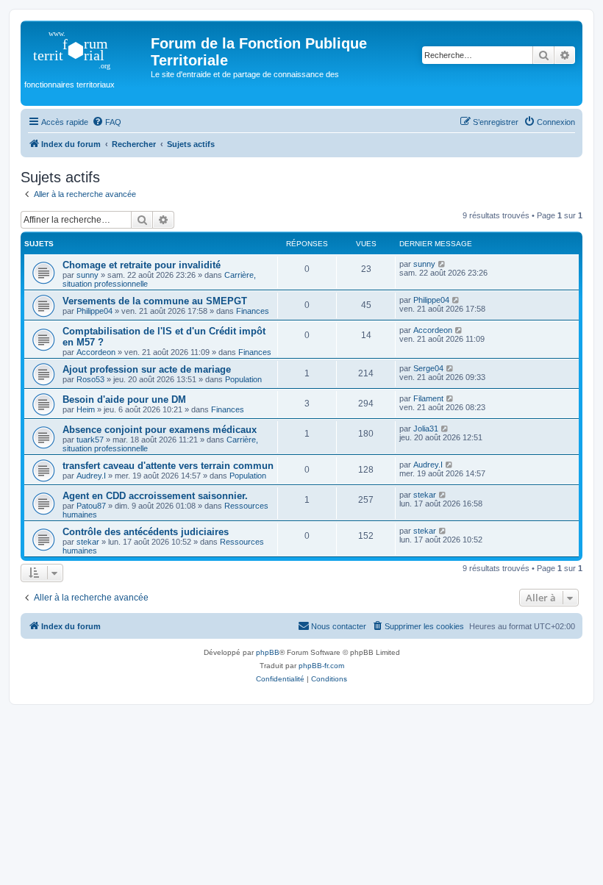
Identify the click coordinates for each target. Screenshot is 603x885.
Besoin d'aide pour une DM (124, 399)
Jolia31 (425, 428)
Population (243, 379)
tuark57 (90, 439)
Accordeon (95, 352)
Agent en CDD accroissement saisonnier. (155, 495)
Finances (252, 311)
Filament (428, 398)
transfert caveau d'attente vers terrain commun (168, 465)
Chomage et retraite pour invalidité (142, 264)
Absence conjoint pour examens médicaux (160, 429)
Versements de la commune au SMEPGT (155, 301)
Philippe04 (94, 311)
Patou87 (91, 505)
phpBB (267, 652)
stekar (424, 494)
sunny (87, 274)
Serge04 (428, 368)
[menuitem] (106, 122)
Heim (85, 409)
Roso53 (90, 379)
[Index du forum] (87, 47)
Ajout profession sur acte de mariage (147, 369)
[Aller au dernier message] (442, 263)
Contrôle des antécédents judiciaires (146, 531)
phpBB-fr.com (321, 666)
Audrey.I (91, 475)
